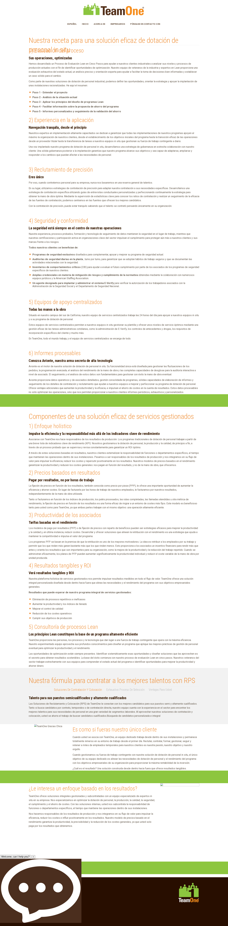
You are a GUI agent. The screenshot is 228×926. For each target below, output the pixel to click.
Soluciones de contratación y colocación (78, 690)
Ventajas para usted (160, 690)
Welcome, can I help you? (15, 856)
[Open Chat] (40, 891)
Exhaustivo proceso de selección (125, 690)
